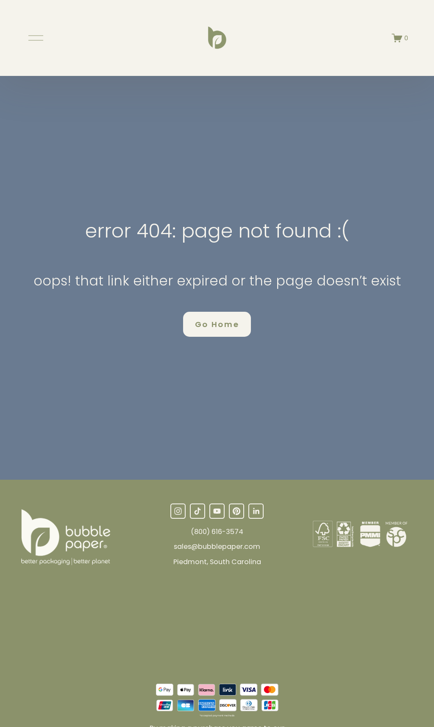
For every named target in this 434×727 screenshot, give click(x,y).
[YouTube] (217, 511)
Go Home (217, 324)
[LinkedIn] (256, 511)
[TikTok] (197, 511)
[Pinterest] (236, 511)
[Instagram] (178, 511)
